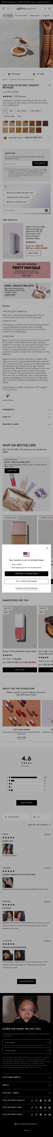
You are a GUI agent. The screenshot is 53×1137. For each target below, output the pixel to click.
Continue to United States (26, 573)
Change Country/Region (26, 588)
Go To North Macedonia (26, 581)
